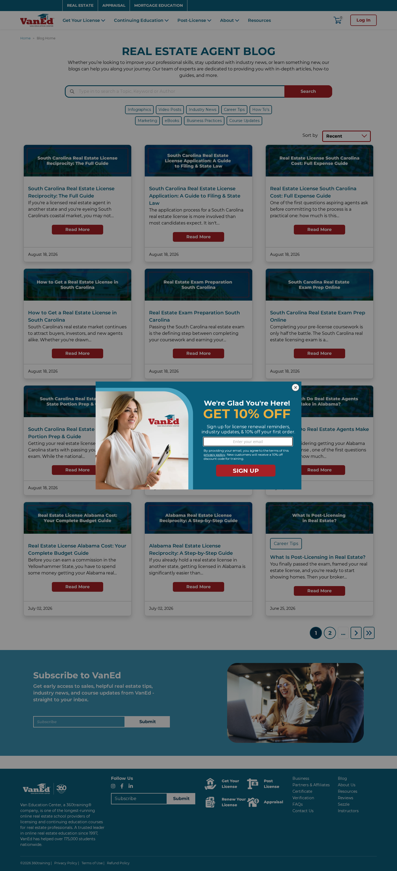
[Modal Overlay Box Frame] (198, 435)
